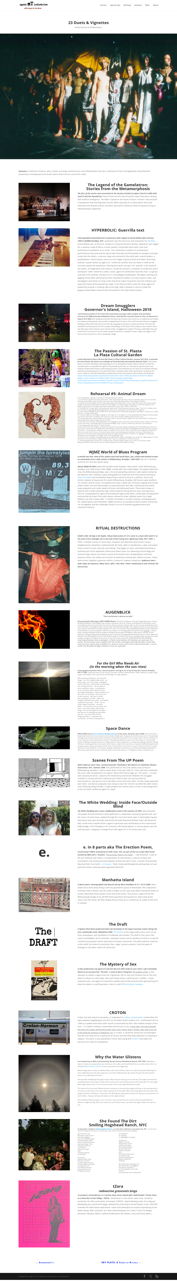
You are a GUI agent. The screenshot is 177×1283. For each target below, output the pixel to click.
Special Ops (115, 5)
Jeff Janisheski (111, 734)
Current (103, 5)
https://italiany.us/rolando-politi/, (97, 378)
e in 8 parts (106, 864)
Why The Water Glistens (93, 1066)
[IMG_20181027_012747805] (44, 342)
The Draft (117, 932)
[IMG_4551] (44, 1247)
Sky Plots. (152, 241)
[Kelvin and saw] (44, 387)
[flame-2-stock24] (44, 648)
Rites (147, 5)
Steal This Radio (84, 477)
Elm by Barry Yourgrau (133, 984)
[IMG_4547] (44, 513)
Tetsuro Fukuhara (98, 734)
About (155, 5)
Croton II (135, 1039)
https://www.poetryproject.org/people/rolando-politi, (98, 375)
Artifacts (138, 5)
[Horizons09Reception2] (44, 221)
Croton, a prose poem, (133, 1017)
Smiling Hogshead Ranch (103, 1129)
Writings (127, 5)
